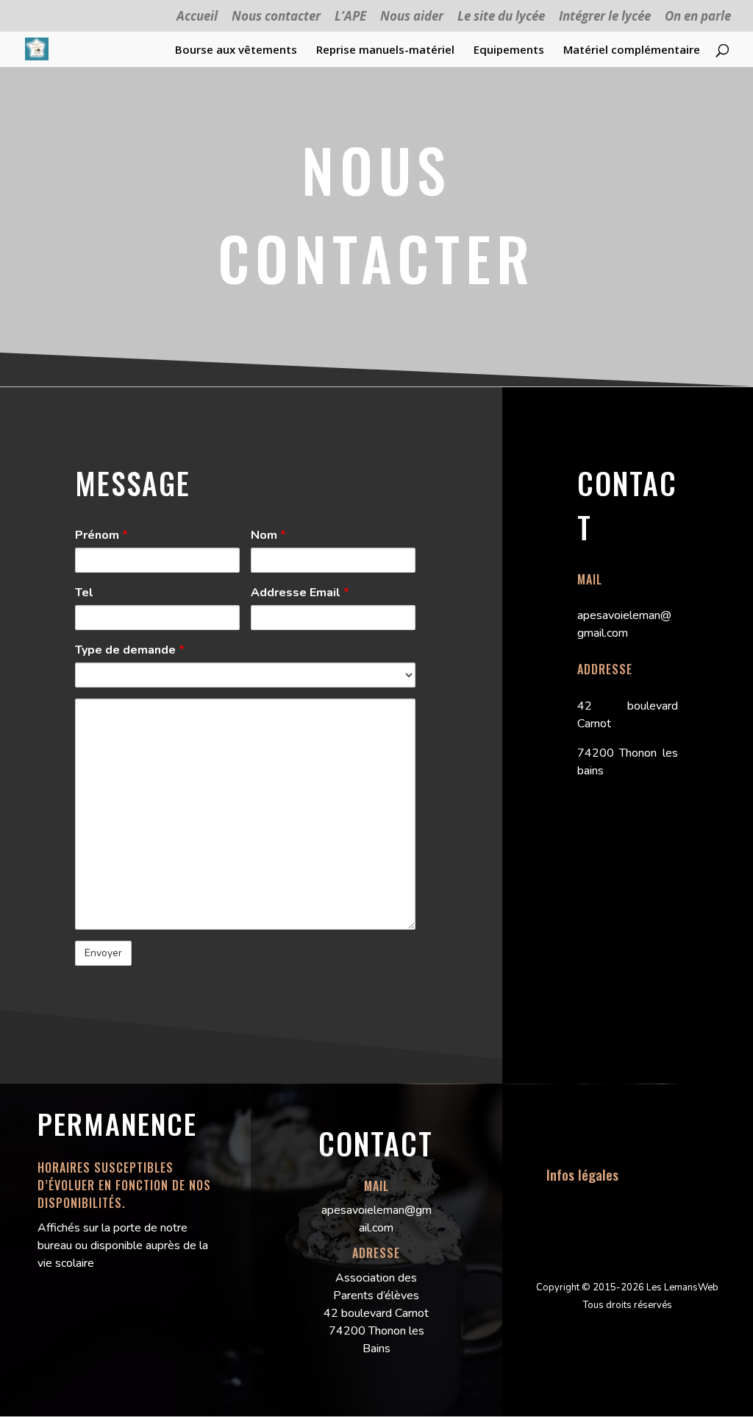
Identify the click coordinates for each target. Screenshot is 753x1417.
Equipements (509, 50)
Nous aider (411, 17)
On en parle (698, 17)
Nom (268, 535)
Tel (84, 592)
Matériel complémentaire (631, 50)
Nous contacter (276, 17)
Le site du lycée (501, 17)
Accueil (197, 17)
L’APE (350, 17)
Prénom (101, 535)
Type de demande (130, 650)
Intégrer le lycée (605, 17)
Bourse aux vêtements (236, 50)
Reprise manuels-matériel (385, 50)
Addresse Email (300, 592)
